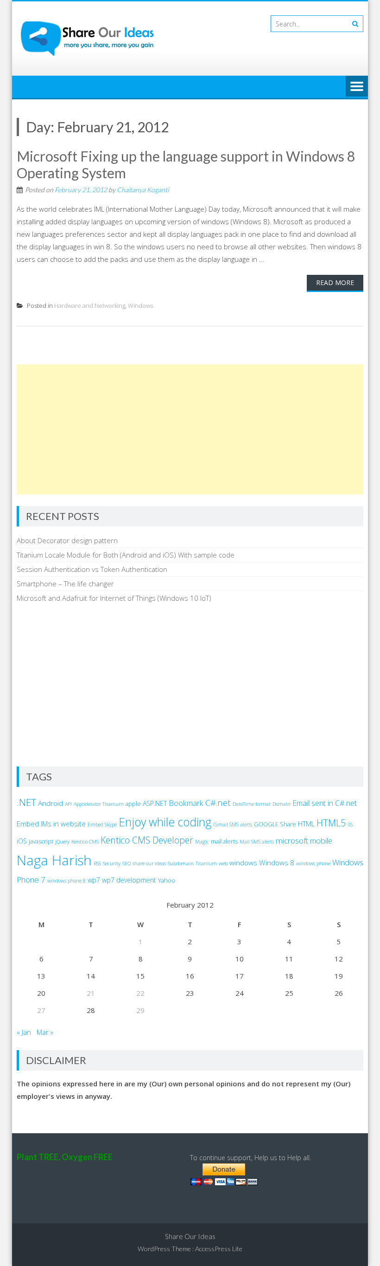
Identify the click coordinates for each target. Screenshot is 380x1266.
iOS (22, 841)
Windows (140, 305)
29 (140, 1010)
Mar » (45, 1032)
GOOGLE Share (275, 824)
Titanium (206, 863)
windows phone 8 (66, 880)
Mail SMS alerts (257, 841)
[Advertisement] (190, 429)
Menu (357, 87)
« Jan (24, 1032)
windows (243, 862)
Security (111, 863)
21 (91, 993)
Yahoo (166, 880)
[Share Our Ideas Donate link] (224, 1182)
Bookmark (186, 803)
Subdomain (181, 863)
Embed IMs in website (51, 823)
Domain (281, 804)
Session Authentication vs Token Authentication (92, 569)
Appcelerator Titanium (99, 804)
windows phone (313, 863)
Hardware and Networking (89, 305)
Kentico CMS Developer (147, 840)
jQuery (62, 841)
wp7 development (129, 880)
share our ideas (149, 863)
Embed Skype (102, 824)
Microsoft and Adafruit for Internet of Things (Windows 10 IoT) (114, 598)
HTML (306, 823)
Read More (335, 282)
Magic (202, 841)
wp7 (94, 880)
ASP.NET (155, 803)
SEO (126, 863)
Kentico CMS (85, 841)
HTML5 (331, 823)
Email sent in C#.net (324, 803)
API (68, 804)
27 (41, 1010)
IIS (350, 824)
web (223, 863)
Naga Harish (54, 860)
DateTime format (252, 804)
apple (133, 804)
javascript (41, 841)
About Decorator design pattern (67, 540)
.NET (26, 802)
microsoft (292, 840)
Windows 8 (276, 862)
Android (50, 803)
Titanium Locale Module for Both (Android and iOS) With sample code (125, 554)
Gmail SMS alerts (233, 824)
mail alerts (224, 841)
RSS (97, 863)
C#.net (218, 802)
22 (140, 993)
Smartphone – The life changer (65, 583)
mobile (321, 841)
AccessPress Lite (218, 1249)
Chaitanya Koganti (143, 190)
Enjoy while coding (165, 822)
